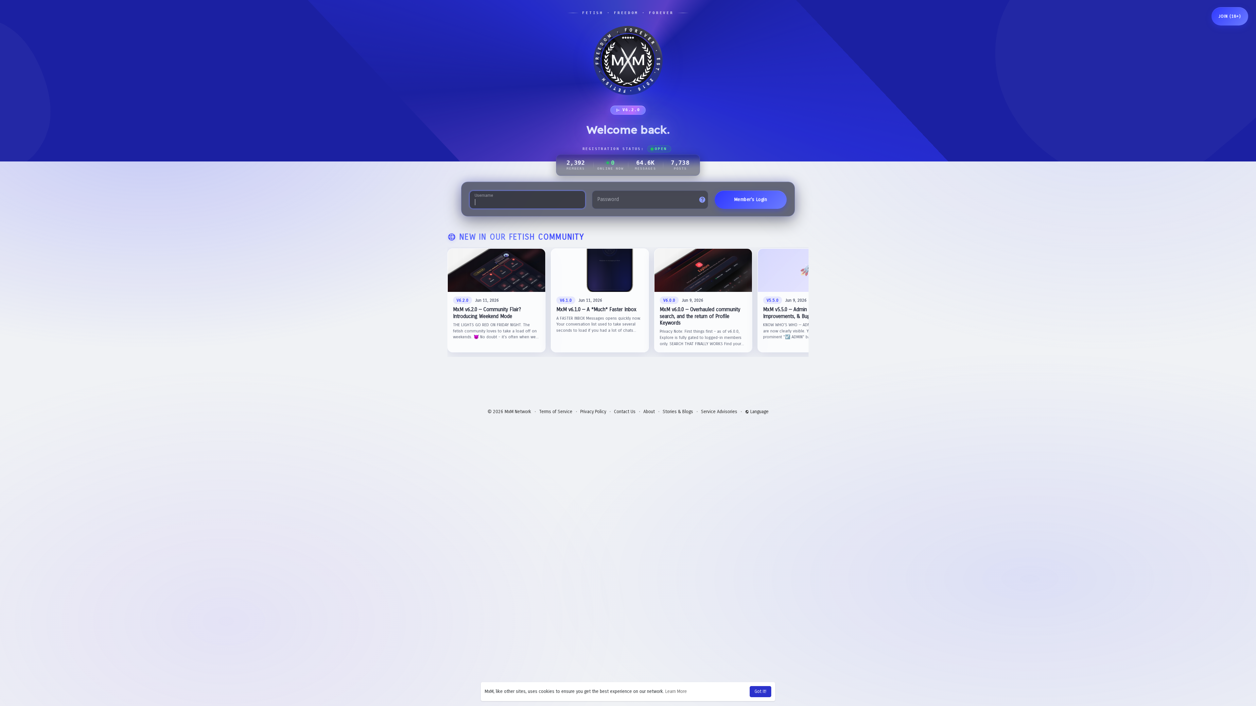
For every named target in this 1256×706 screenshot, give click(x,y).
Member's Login (750, 199)
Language (759, 411)
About (649, 411)
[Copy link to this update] (537, 257)
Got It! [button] (760, 691)
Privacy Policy (593, 411)
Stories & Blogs (678, 411)
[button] (496, 300)
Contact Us (625, 411)
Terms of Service (555, 411)
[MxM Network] (628, 60)
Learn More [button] (676, 691)
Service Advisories (719, 411)
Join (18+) (1230, 16)
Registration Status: (625, 149)
